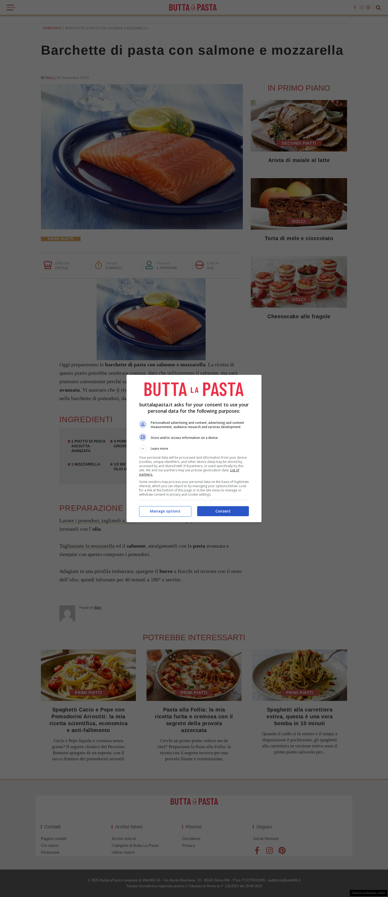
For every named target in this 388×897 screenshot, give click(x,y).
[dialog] (194, 448)
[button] (194, 448)
